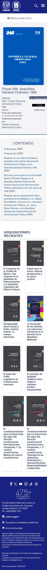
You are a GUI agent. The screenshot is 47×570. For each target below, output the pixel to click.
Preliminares (10, 148)
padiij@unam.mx (16, 560)
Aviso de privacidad (14, 528)
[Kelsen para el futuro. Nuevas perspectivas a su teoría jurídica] (35, 266)
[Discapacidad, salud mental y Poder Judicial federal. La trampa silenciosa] (11, 319)
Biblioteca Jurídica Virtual (20, 18)
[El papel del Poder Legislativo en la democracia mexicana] (11, 369)
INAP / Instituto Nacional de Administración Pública (13, 102)
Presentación (10, 153)
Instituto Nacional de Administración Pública (11, 125)
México (5, 109)
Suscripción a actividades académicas (22, 522)
